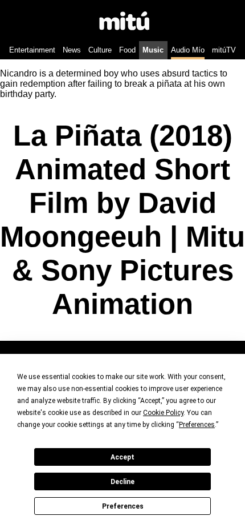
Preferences (123, 506)
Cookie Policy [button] (163, 413)
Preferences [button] (197, 425)
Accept (122, 457)
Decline (122, 482)
